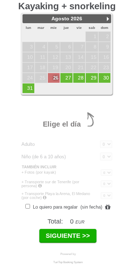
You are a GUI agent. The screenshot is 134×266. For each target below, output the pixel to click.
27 (68, 78)
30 (106, 78)
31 (30, 88)
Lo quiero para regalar (66, 207)
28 (81, 78)
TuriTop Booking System (68, 262)
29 (93, 78)
